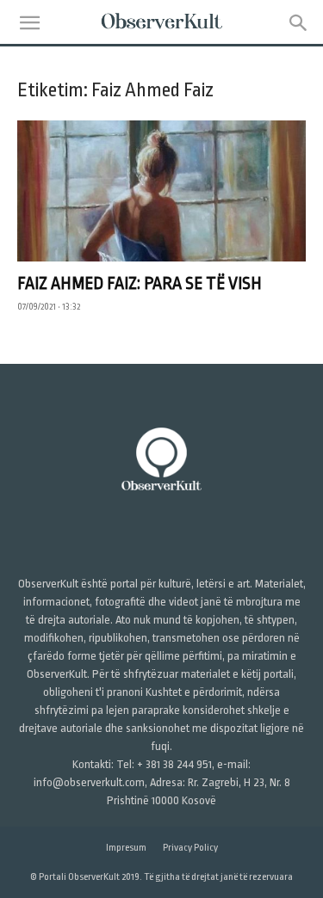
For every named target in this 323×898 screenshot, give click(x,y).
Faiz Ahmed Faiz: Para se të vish (139, 283)
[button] (29, 23)
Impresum (126, 847)
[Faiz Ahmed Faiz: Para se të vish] (161, 190)
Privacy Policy (190, 847)
